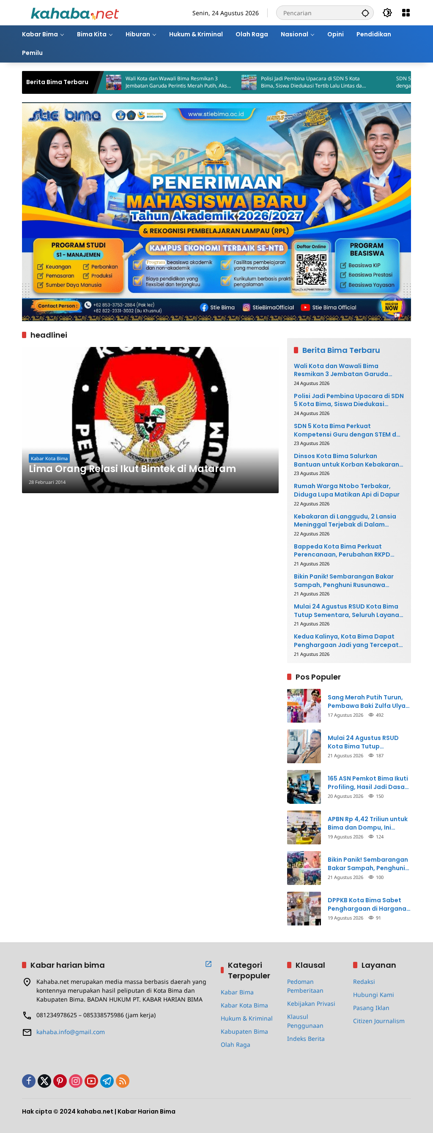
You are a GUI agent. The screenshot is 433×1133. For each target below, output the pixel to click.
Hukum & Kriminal (247, 1018)
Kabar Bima (237, 992)
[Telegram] (107, 1081)
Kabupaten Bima (244, 1031)
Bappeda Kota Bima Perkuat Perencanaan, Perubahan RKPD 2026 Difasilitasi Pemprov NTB (342, 551)
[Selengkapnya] (208, 964)
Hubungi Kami (373, 995)
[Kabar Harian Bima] (75, 12)
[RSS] (122, 1081)
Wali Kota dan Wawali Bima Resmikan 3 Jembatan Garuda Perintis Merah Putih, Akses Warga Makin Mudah (149, 82)
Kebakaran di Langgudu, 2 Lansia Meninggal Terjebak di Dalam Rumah (345, 521)
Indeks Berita (306, 1039)
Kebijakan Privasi (311, 1003)
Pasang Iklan (371, 1008)
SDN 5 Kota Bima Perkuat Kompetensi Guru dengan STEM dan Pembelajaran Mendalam (349, 430)
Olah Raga (235, 1044)
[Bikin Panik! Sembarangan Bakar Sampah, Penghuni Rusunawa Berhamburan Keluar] (304, 868)
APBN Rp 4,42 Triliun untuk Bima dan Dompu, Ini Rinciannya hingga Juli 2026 (368, 823)
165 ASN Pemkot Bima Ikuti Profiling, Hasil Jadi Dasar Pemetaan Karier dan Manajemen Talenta (368, 783)
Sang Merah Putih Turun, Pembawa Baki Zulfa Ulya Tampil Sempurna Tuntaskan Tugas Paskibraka (367, 701)
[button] (365, 12)
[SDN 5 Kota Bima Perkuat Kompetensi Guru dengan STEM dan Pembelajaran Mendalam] (355, 82)
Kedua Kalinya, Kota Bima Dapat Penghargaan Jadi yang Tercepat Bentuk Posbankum (346, 641)
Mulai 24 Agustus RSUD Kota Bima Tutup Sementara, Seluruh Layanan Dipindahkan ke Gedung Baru (348, 611)
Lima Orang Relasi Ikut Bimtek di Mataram (132, 469)
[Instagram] (75, 1081)
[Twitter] (44, 1081)
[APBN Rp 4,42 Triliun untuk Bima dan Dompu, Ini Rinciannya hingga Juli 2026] (304, 827)
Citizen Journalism (379, 1021)
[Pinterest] (60, 1081)
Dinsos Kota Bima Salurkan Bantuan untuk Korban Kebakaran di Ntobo (346, 460)
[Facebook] (29, 1081)
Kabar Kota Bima (49, 458)
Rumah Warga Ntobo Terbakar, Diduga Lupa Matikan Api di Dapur (347, 490)
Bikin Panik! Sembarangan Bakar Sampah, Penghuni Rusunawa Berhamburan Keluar (344, 581)
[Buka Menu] (406, 13)
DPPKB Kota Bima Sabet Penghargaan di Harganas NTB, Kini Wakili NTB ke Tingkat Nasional (369, 904)
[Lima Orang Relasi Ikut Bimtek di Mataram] (150, 420)
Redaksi (364, 981)
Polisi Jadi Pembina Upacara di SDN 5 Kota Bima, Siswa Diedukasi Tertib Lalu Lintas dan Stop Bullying (284, 82)
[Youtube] (91, 1081)
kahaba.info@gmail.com (70, 1032)
